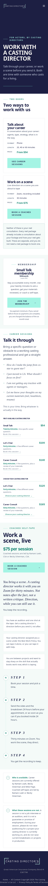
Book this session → (12, 434)
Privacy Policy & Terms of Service (33, 882)
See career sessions (18, 163)
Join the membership (25, 302)
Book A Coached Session (24, 567)
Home (5, 880)
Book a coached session (21, 213)
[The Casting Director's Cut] (14, 6)
